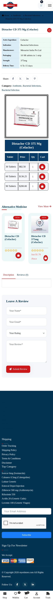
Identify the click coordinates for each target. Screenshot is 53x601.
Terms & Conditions (11, 458)
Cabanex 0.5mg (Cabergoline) (16, 477)
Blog (4, 415)
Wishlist (15, 595)
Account (36, 598)
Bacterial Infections (32, 15)
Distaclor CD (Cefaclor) (12, 238)
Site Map (6, 424)
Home (6, 15)
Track (47, 598)
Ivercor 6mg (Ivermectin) (13, 473)
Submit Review (19, 369)
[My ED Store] (10, 5)
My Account (7, 411)
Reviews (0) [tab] (22, 275)
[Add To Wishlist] (49, 30)
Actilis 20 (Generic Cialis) (14, 498)
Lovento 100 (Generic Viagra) (16, 503)
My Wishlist (7, 428)
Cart (26, 595)
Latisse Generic (9, 481)
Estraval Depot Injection (13, 486)
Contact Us (7, 407)
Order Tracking (9, 446)
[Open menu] (50, 5)
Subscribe (26, 535)
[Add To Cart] (18, 255)
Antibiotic (17, 15)
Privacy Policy (8, 454)
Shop (4, 419)
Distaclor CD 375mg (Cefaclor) (38, 239)
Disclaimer (7, 463)
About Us (6, 402)
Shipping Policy (9, 450)
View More (43, 206)
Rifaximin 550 (8, 494)
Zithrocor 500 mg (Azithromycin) (17, 490)
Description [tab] (8, 275)
